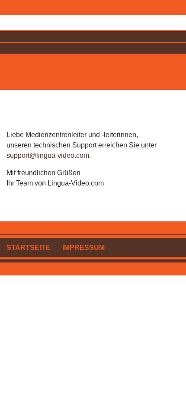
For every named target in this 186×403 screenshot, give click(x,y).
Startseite (28, 247)
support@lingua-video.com (47, 155)
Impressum (83, 247)
